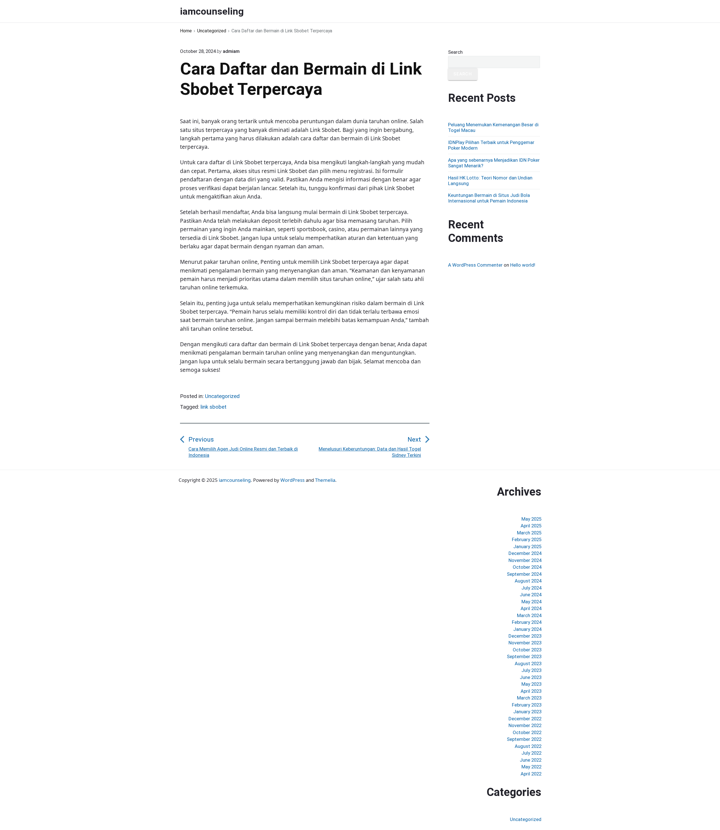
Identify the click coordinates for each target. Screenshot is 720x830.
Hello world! (522, 265)
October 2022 (527, 732)
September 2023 (524, 656)
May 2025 (531, 519)
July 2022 (531, 753)
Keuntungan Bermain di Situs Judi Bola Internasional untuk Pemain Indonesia (489, 198)
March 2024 (529, 615)
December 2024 (524, 553)
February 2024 (526, 622)
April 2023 (531, 691)
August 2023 (528, 663)
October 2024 (527, 567)
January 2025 (527, 546)
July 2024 (531, 588)
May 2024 (531, 601)
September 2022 (524, 739)
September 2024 (524, 574)
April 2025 (531, 525)
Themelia (325, 480)
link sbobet (213, 407)
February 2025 (526, 539)
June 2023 (530, 677)
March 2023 (529, 698)
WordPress (292, 480)
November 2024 (524, 560)
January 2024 (527, 629)
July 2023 (531, 670)
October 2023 (527, 650)
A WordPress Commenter (475, 265)
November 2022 (524, 725)
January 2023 (527, 711)
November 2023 (524, 642)
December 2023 (524, 636)
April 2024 (531, 608)
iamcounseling (235, 480)
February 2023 (526, 705)
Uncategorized (222, 396)
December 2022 (524, 718)
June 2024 (530, 594)
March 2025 (529, 533)
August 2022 (528, 746)
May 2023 (531, 684)
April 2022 (531, 774)
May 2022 (531, 767)
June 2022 (530, 760)
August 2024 (528, 581)
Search (455, 52)
